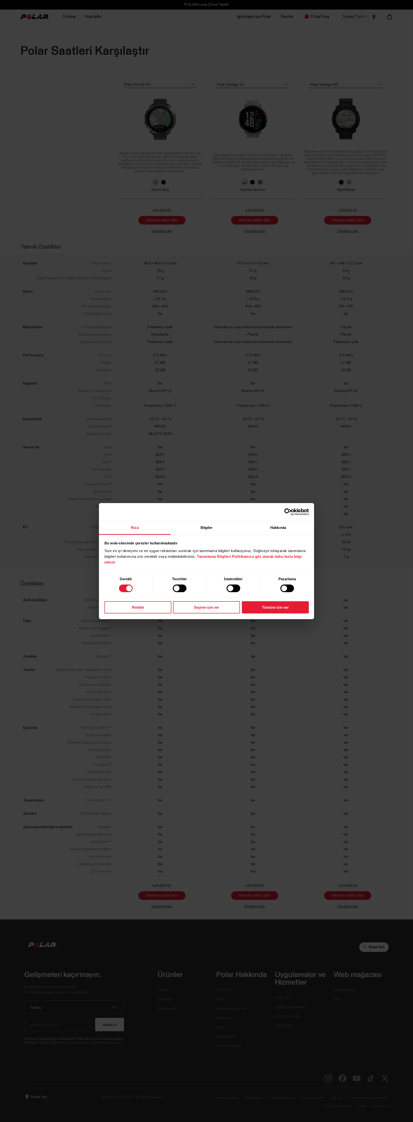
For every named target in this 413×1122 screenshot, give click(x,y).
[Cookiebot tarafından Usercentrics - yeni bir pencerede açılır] (288, 511)
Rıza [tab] (134, 527)
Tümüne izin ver (275, 607)
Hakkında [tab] (278, 527)
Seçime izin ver (206, 607)
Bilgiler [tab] (207, 527)
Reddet (138, 607)
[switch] (179, 588)
